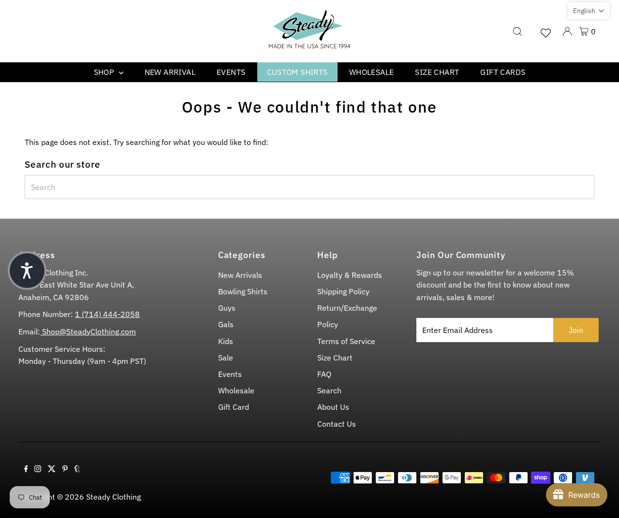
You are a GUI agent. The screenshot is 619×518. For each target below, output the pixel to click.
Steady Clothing (113, 497)
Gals (226, 324)
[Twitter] (51, 469)
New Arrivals (240, 275)
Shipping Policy (343, 291)
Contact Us (336, 424)
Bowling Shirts (242, 291)
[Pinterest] (65, 469)
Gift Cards (502, 72)
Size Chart (437, 72)
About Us (333, 407)
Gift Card (233, 407)
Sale (225, 357)
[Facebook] (26, 469)
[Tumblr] (77, 469)
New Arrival (170, 72)
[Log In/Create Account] (567, 31)
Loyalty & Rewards (349, 275)
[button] (588, 10)
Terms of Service (346, 341)
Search (329, 390)
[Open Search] (517, 31)
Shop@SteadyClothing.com (88, 331)
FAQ (324, 374)
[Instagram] (38, 469)
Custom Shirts (297, 72)
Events (231, 72)
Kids (225, 341)
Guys (227, 308)
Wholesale (371, 72)
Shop (105, 72)
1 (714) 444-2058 (107, 314)
